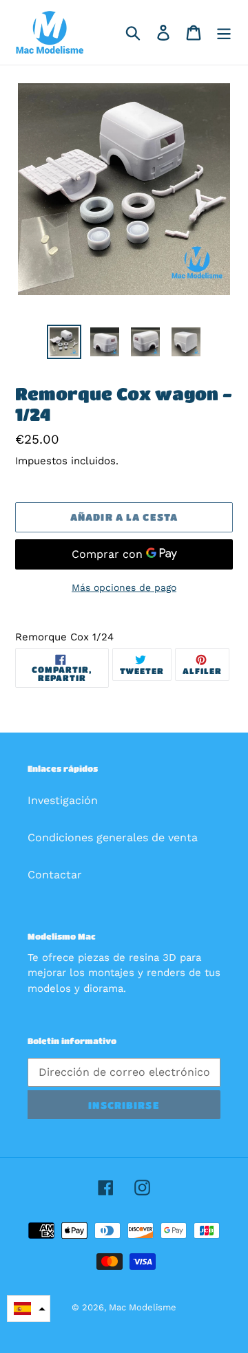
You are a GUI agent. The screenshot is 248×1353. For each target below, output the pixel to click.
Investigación (63, 800)
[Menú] (224, 32)
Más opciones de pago (124, 587)
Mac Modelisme (142, 1307)
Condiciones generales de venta (113, 837)
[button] (28, 1308)
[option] (63, 341)
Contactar (55, 874)
